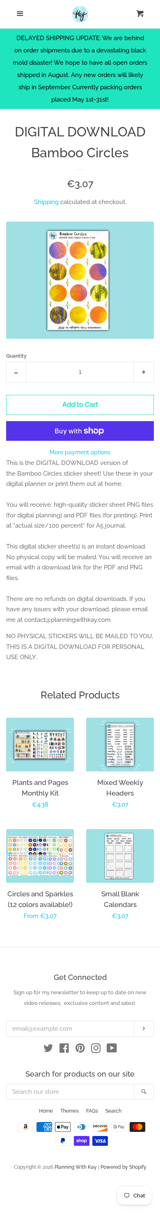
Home (46, 1111)
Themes (69, 1111)
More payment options (80, 452)
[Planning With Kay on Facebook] (64, 1050)
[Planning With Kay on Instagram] (96, 1050)
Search (113, 1111)
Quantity (16, 356)
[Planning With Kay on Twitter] (48, 1050)
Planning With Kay (76, 1167)
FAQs (92, 1111)
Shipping (46, 202)
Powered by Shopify (123, 1167)
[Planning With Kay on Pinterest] (80, 1050)
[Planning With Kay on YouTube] (112, 1050)
